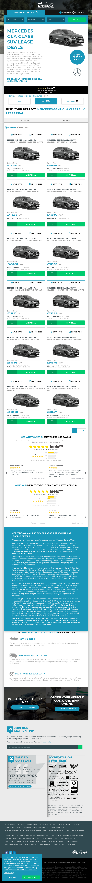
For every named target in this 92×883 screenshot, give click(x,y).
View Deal (31, 175)
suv (46, 101)
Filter (66, 120)
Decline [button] (12, 877)
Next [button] (85, 473)
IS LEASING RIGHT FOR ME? (25, 707)
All (19, 101)
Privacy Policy (46, 742)
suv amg (72, 101)
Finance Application (67, 709)
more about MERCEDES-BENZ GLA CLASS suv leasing (24, 80)
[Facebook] (6, 852)
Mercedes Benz (18, 543)
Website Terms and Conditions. (24, 870)
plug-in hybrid (23, 585)
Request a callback (20, 786)
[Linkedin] (14, 852)
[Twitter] (10, 852)
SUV (58, 547)
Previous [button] (6, 473)
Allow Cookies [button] (31, 877)
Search (76, 20)
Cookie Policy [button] (9, 873)
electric (57, 588)
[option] (26, 472)
